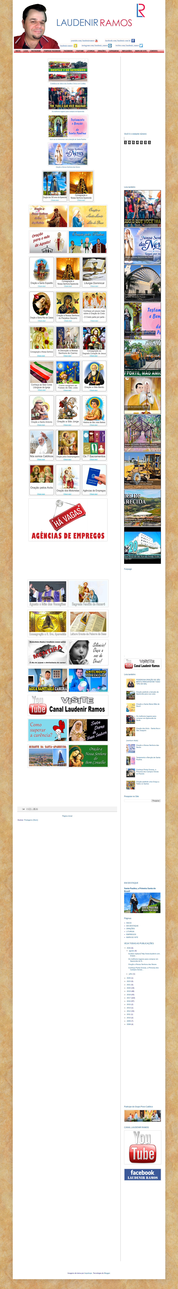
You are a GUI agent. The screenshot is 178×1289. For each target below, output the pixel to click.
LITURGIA (90, 51)
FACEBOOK (68, 51)
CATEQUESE (114, 51)
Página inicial (67, 816)
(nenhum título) (132, 740)
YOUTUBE (80, 51)
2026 (129, 948)
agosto (132, 951)
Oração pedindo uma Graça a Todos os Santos (147, 783)
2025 (129, 978)
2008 (129, 1024)
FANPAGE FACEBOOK (52, 51)
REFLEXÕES (127, 51)
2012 (129, 1011)
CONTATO (153, 51)
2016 (129, 1001)
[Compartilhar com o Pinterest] (37, 809)
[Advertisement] (68, 561)
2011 (129, 1014)
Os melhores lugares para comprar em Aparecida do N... (143, 960)
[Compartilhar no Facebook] (34, 809)
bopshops (88, 1273)
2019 (129, 991)
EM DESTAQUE (132, 926)
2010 (129, 1018)
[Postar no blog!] (30, 809)
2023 (129, 981)
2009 (129, 1021)
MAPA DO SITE (141, 51)
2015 (129, 1004)
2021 (129, 985)
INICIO (17, 51)
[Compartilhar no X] (32, 809)
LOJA (26, 51)
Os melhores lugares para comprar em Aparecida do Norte (146, 718)
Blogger (107, 1273)
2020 (129, 988)
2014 (129, 1008)
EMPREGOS (131, 934)
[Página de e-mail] (23, 809)
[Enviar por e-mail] (27, 809)
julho (131, 974)
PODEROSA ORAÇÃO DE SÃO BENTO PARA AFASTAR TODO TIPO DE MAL (148, 682)
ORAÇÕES (102, 51)
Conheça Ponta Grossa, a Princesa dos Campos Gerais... (143, 969)
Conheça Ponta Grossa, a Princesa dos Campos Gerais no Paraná (147, 772)
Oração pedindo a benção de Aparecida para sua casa (147, 693)
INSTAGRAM (36, 51)
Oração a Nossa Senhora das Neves (142, 964)
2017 (129, 998)
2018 (129, 995)
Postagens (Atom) (31, 820)
